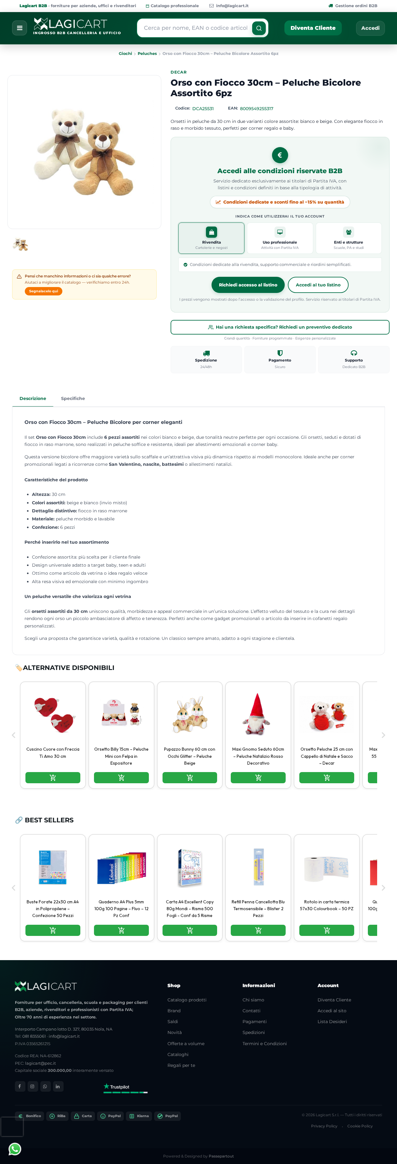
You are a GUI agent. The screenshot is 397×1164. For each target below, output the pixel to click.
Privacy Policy (324, 1126)
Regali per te (181, 1065)
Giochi (125, 53)
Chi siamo (253, 1000)
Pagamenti (255, 1021)
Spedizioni (254, 1032)
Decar (179, 72)
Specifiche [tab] (73, 398)
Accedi (370, 28)
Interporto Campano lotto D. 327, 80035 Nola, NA (63, 1029)
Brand (174, 1010)
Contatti (252, 1010)
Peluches (147, 53)
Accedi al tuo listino (318, 285)
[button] (259, 28)
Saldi (172, 1021)
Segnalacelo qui (43, 291)
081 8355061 (34, 1036)
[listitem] (53, 735)
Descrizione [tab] (33, 398)
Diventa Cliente (313, 28)
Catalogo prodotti (187, 1000)
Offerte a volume (185, 1043)
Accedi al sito (332, 1010)
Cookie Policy (360, 1126)
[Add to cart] (52, 777)
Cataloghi (178, 1054)
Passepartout (221, 1156)
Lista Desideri (332, 1021)
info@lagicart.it (232, 5)
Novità (174, 1032)
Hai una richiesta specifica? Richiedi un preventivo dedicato (284, 327)
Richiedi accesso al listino (248, 285)
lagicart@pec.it (40, 1063)
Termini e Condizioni (265, 1043)
